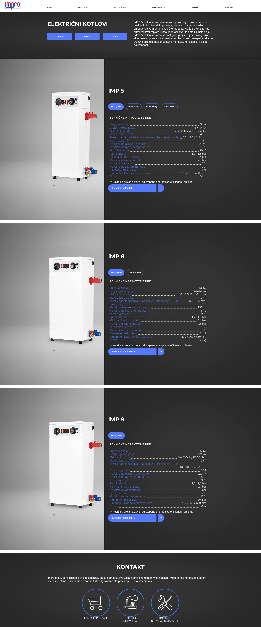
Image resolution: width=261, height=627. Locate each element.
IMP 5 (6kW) (133, 107)
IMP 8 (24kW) (135, 272)
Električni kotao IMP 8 (123, 351)
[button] (50, 185)
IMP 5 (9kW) (151, 107)
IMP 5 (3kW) (116, 107)
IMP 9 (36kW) (116, 435)
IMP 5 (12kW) (169, 107)
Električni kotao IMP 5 (123, 188)
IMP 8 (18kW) (116, 272)
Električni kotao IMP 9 (123, 518)
